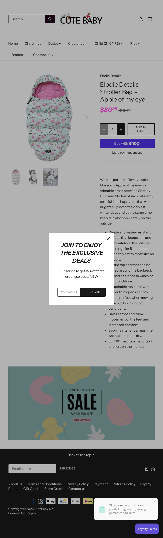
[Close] (108, 238)
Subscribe (93, 292)
